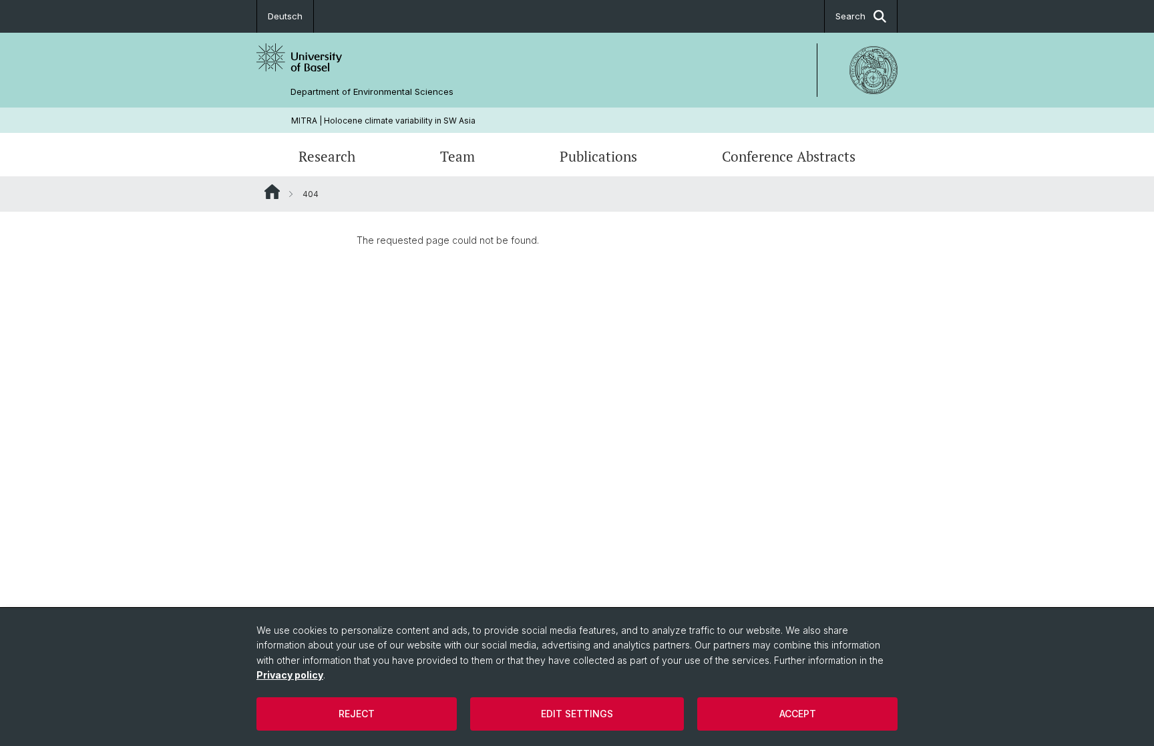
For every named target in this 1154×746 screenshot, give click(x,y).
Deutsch (285, 16)
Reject (357, 713)
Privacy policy (289, 675)
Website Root (272, 191)
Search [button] (850, 16)
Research (327, 156)
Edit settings (577, 713)
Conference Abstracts (788, 156)
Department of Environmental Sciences (372, 92)
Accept (797, 713)
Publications (598, 156)
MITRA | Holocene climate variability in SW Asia (383, 121)
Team (457, 156)
